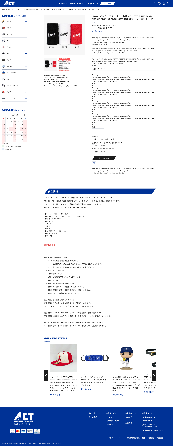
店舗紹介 (129, 417)
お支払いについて (149, 417)
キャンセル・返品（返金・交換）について (151, 425)
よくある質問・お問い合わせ (153, 430)
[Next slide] (154, 375)
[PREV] (3, 115)
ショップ (10, 9)
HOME (3, 9)
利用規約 (151, 438)
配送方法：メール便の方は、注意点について (108, 143)
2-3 (98, 44)
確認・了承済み (100, 152)
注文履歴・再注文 (113, 421)
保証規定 (160, 438)
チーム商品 (107, 3)
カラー (94, 65)
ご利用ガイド (91, 3)
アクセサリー (19, 9)
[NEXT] (25, 115)
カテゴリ (62, 3)
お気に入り (111, 424)
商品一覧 (92, 413)
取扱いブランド (75, 3)
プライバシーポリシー (116, 438)
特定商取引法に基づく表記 (136, 438)
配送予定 (95, 136)
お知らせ (128, 423)
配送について (147, 421)
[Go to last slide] (46, 375)
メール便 (104, 44)
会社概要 (128, 413)
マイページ (111, 417)
